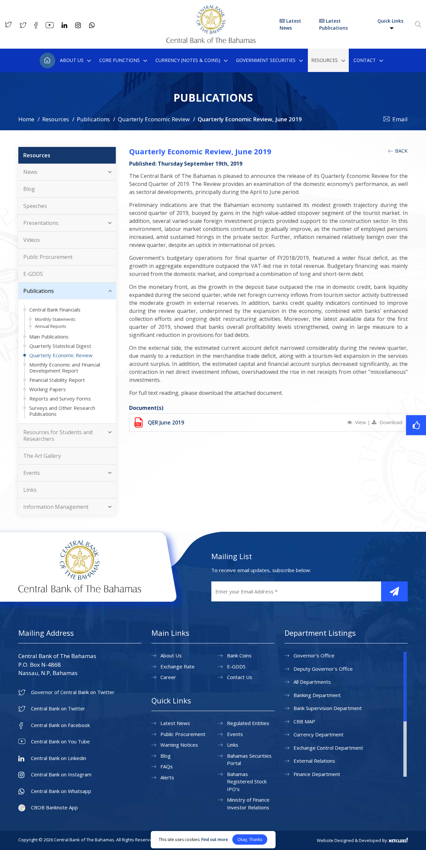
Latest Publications (333, 24)
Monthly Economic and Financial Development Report (64, 367)
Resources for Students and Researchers (58, 435)
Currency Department (318, 734)
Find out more (214, 839)
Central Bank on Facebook (60, 725)
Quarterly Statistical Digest (60, 346)
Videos (31, 240)
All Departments (312, 681)
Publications (93, 119)
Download (390, 422)
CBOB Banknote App (54, 807)
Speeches (35, 206)
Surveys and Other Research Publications (62, 411)
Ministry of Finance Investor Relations (248, 803)
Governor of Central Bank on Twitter (72, 692)
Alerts (167, 777)
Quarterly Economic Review (154, 119)
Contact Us (239, 677)
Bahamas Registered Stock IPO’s (247, 781)
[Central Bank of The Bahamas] (211, 41)
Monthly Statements (55, 319)
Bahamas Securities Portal (249, 759)
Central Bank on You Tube (60, 741)
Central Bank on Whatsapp (61, 791)
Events (31, 472)
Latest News (290, 24)
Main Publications (49, 336)
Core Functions (119, 60)
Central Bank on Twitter (58, 708)
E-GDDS (33, 274)
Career (168, 677)
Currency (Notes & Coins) (187, 60)
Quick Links (390, 21)
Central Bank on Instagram (61, 774)
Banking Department (317, 695)
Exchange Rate (177, 666)
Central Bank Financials (55, 309)
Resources (324, 60)
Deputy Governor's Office (323, 668)
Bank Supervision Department (328, 708)
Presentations (41, 223)
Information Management (56, 506)
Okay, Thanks (249, 839)
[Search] (418, 24)
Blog (29, 189)
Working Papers (47, 389)
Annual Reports (50, 326)
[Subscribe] (394, 591)
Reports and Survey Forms (60, 398)
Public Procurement (48, 257)
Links (30, 489)
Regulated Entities (248, 723)
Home (47, 60)
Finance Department (317, 774)
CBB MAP (304, 721)
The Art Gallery (42, 455)
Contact (364, 60)
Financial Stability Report (57, 380)
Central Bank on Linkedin (58, 758)
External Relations (314, 760)
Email (400, 119)
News (30, 172)
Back (401, 150)
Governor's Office (314, 655)
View (360, 422)
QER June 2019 (166, 422)
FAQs (166, 766)
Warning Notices (179, 744)
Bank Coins (239, 655)
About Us (72, 60)
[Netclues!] (398, 840)
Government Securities (266, 60)
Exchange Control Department (328, 747)
